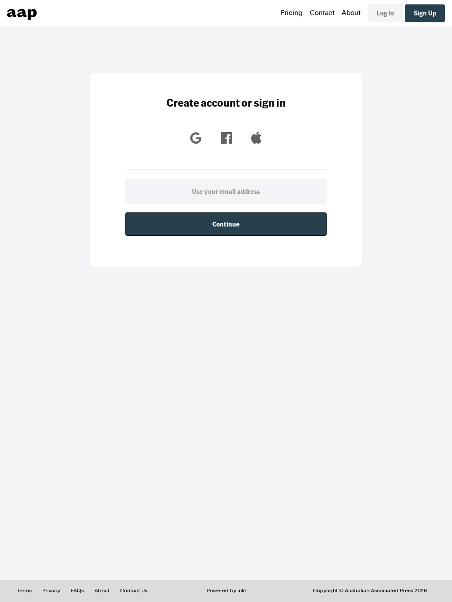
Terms (24, 590)
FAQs (77, 590)
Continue (226, 223)
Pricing (292, 13)
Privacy (51, 590)
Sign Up (425, 12)
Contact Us (133, 590)
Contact (322, 13)
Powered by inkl (226, 590)
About (351, 13)
